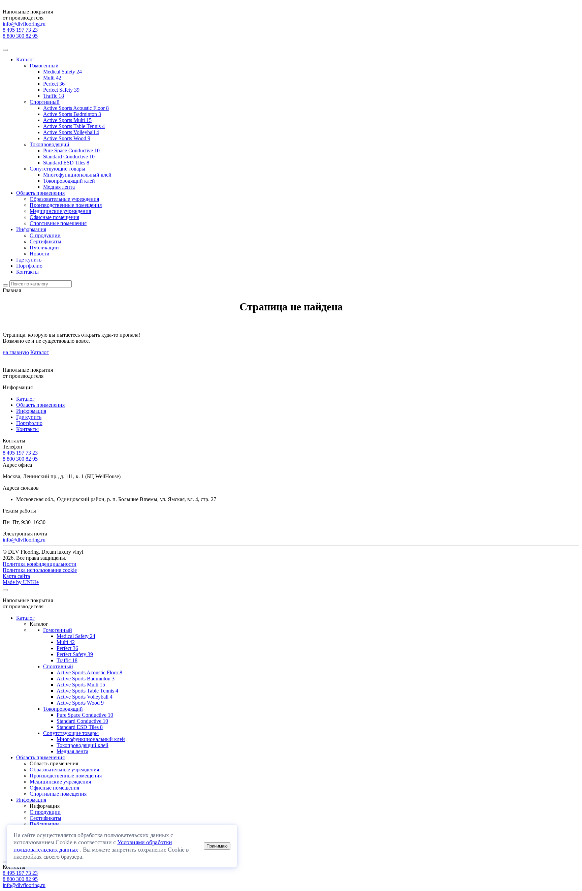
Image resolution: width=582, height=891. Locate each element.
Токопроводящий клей (69, 181)
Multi (52, 78)
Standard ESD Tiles (66, 162)
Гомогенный (44, 65)
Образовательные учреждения (64, 199)
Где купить (28, 260)
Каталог (25, 59)
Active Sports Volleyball (71, 132)
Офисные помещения (54, 217)
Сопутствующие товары (57, 169)
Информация (31, 229)
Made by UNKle (21, 582)
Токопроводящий (49, 144)
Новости (40, 253)
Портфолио (29, 266)
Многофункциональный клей (77, 175)
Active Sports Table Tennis (74, 126)
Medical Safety (62, 71)
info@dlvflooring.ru (24, 24)
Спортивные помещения (58, 223)
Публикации (44, 247)
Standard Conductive (69, 156)
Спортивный (45, 102)
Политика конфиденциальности (39, 564)
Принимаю (217, 846)
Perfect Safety (61, 90)
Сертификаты (45, 241)
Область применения (40, 193)
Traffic (53, 96)
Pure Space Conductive (71, 150)
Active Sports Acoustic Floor (76, 108)
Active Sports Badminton (72, 114)
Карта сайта (16, 576)
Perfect (54, 84)
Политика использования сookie (40, 570)
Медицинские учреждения (60, 211)
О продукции (45, 235)
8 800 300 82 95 (20, 36)
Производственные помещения (66, 205)
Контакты (27, 272)
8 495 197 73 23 (20, 30)
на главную (16, 352)
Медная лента (59, 187)
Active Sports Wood (66, 138)
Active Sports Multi (67, 120)
